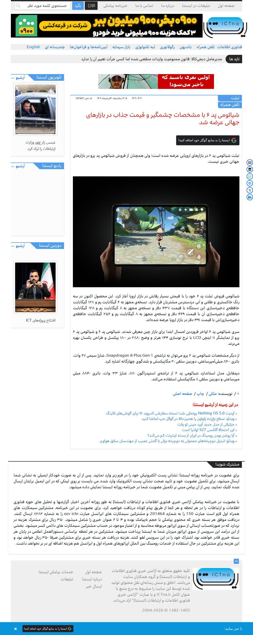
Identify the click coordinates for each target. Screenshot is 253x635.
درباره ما (167, 5)
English (33, 47)
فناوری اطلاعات (229, 47)
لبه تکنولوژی (145, 47)
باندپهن (186, 47)
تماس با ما (144, 5)
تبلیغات (67, 579)
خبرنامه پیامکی (115, 5)
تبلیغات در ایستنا (196, 5)
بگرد (78, 5)
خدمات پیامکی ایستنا (56, 572)
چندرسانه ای (55, 47)
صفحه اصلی (182, 393)
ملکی (212, 393)
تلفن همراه (206, 47)
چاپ (200, 393)
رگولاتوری (167, 47)
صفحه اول (226, 5)
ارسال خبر (94, 586)
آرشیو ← (18, 78)
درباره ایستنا (92, 579)
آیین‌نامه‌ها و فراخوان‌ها (88, 47)
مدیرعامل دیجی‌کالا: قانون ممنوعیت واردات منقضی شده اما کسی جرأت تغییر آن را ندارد (151, 59)
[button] (126, 628)
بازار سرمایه (121, 47)
